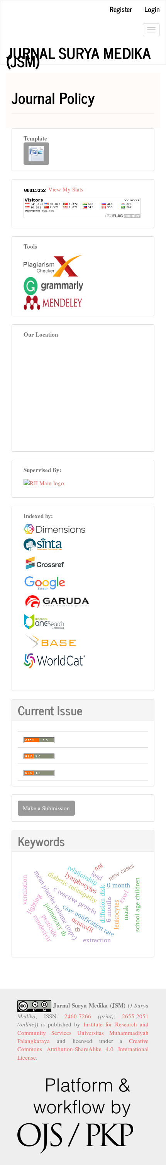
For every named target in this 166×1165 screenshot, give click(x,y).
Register (121, 9)
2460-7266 (77, 1016)
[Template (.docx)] (36, 153)
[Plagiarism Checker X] (53, 265)
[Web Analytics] (35, 189)
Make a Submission (46, 808)
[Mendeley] (53, 302)
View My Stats (65, 189)
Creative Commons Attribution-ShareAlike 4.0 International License (83, 1049)
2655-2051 (135, 1016)
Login (152, 9)
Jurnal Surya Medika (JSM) (78, 52)
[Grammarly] (53, 285)
